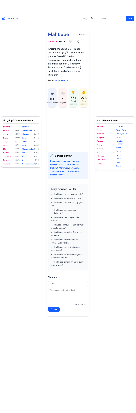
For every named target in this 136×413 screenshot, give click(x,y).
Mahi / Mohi (73, 171)
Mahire (68, 164)
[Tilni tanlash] (92, 18)
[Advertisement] (68, 9)
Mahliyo (54, 164)
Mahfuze (75, 161)
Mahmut (54, 167)
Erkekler (25, 127)
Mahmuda (63, 167)
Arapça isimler (61, 80)
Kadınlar (6, 127)
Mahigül (61, 174)
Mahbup (63, 171)
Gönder (54, 309)
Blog (85, 18)
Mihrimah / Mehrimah (60, 161)
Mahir (61, 164)
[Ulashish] (77, 41)
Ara (130, 18)
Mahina (53, 174)
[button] (63, 97)
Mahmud (76, 164)
